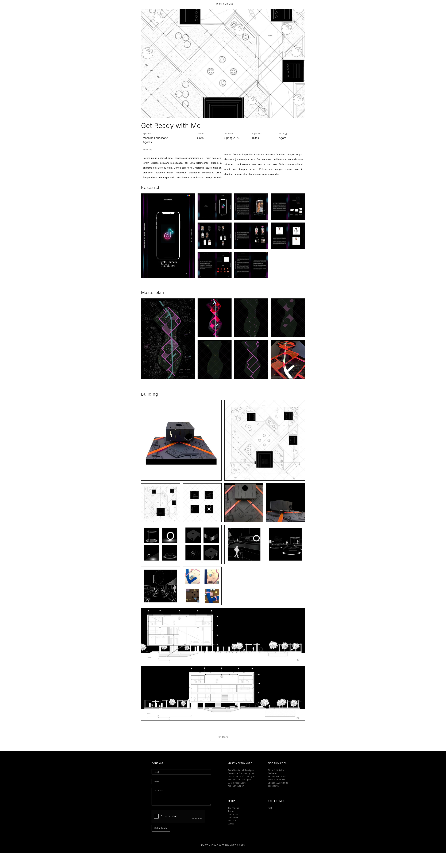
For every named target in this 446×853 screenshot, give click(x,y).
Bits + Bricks (225, 3)
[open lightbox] (168, 235)
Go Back (223, 737)
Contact (158, 763)
